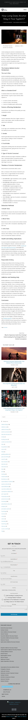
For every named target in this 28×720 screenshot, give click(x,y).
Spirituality (3, 521)
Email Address (14, 559)
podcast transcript (5, 499)
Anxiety (2, 436)
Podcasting (3, 501)
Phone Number (14, 564)
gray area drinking (5, 456)
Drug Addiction (4, 446)
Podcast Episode (4, 496)
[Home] (1, 22)
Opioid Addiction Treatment (7, 481)
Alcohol (5, 327)
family (2, 451)
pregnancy (3, 506)
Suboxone (3, 526)
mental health (4, 476)
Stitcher (21, 2)
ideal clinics (3, 464)
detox (2, 444)
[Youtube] (14, 5)
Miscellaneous (4, 479)
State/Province (14, 576)
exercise (3, 449)
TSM (2, 531)
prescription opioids (5, 508)
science (3, 518)
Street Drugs (4, 523)
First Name (14, 553)
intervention (3, 466)
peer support (4, 494)
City (14, 570)
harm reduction (4, 461)
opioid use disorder (5, 484)
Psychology (3, 511)
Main (2, 469)
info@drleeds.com (8, 2)
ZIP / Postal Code (14, 582)
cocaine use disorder (5, 441)
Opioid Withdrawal (5, 486)
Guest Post (3, 459)
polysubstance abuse (5, 504)
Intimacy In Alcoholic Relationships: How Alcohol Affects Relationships (14, 362)
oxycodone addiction (5, 489)
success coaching (5, 528)
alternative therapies (5, 434)
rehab (2, 516)
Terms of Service (21, 716)
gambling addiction (5, 454)
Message (14, 604)
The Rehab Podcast (7, 46)
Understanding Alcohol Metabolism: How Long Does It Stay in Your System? (13, 409)
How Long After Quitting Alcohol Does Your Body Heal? (14, 384)
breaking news (4, 439)
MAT (2, 471)
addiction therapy (5, 429)
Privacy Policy (10, 716)
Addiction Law (4, 427)
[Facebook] (13, 5)
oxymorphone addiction (6, 491)
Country (14, 587)
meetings (3, 474)
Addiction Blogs (4, 424)
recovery (3, 513)
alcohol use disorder (8, 47)
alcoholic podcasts (7, 318)
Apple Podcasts (16, 2)
